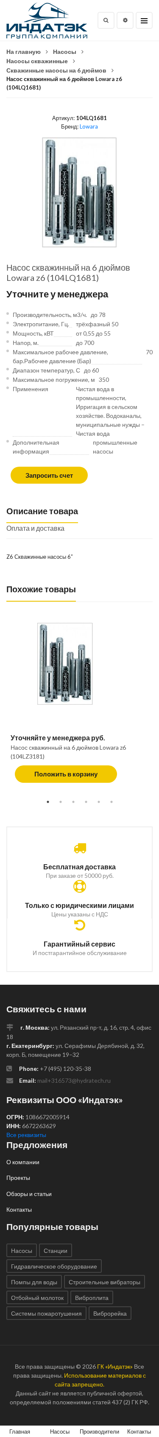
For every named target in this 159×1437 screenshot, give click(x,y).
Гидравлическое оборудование (54, 1266)
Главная (19, 1431)
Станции (55, 1250)
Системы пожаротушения (46, 1313)
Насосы (64, 51)
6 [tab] (111, 802)
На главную (23, 51)
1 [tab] (48, 802)
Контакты (19, 1209)
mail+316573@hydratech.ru (74, 1080)
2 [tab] (60, 802)
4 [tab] (86, 802)
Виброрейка (110, 1313)
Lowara (89, 126)
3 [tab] (73, 802)
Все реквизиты (26, 1134)
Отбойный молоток (37, 1297)
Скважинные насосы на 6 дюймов (56, 70)
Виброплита (92, 1297)
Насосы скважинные (37, 60)
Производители (99, 1431)
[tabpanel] (79, 707)
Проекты (18, 1177)
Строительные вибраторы (104, 1282)
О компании (22, 1161)
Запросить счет (49, 475)
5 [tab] (99, 802)
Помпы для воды (34, 1282)
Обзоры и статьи (29, 1193)
